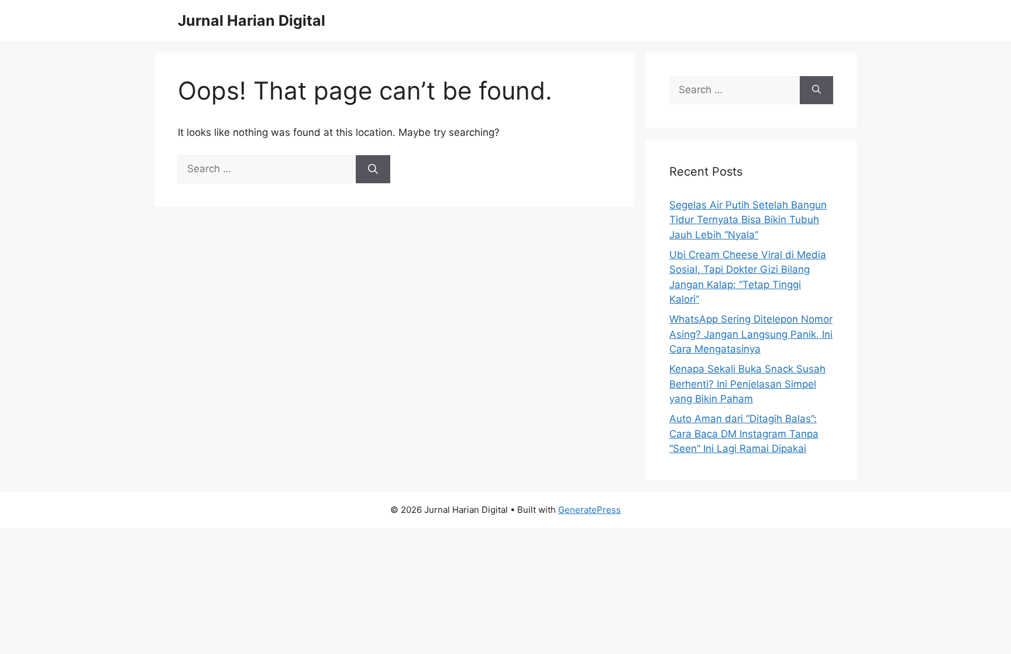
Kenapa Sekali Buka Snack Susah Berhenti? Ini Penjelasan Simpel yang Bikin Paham (747, 384)
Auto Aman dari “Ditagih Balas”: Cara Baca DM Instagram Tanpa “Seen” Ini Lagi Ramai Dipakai (744, 433)
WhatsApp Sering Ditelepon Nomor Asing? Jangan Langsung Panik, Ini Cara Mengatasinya (751, 334)
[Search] (373, 169)
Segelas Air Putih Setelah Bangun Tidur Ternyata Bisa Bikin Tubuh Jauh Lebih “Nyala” (748, 220)
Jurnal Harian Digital (251, 20)
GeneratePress (589, 509)
